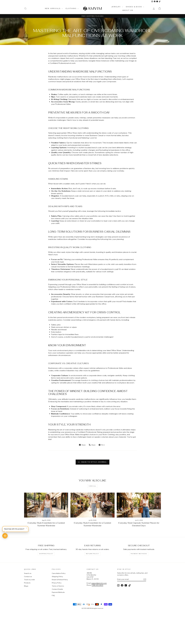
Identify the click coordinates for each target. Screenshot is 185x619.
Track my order (29, 580)
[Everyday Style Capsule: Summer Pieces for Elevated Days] (139, 505)
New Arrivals (53, 8)
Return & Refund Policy (60, 580)
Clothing (71, 8)
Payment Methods (139, 553)
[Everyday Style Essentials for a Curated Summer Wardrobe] (46, 505)
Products (27, 583)
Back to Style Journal (94, 462)
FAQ (53, 595)
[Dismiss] (26, 528)
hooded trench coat (93, 147)
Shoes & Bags (134, 7)
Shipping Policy (46, 553)
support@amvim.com (99, 583)
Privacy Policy (56, 583)
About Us (127, 10)
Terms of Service (58, 586)
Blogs (26, 586)
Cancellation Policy (58, 573)
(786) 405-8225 (97, 585)
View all (92, 486)
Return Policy (92, 553)
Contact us (28, 576)
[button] (15, 529)
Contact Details (57, 589)
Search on (27, 573)
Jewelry (116, 7)
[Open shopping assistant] (5, 536)
